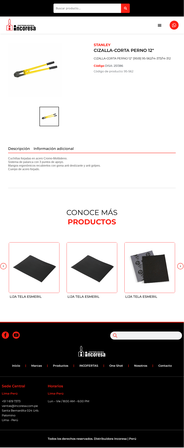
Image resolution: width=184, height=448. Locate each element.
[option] (49, 74)
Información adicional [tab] (54, 148)
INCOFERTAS (88, 365)
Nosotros (140, 365)
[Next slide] (180, 266)
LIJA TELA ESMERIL (26, 297)
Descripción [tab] (19, 148)
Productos (60, 365)
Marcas (36, 365)
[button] (159, 25)
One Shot (116, 365)
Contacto (165, 365)
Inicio (16, 365)
